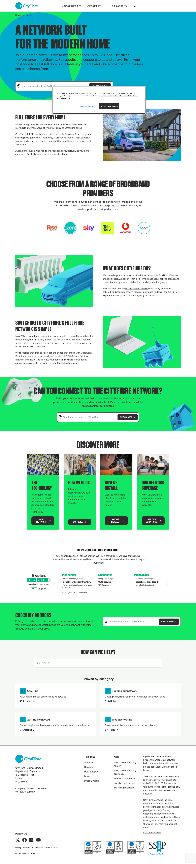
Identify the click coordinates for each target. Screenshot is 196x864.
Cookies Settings (88, 106)
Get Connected (70, 5)
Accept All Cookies (109, 106)
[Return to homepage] (26, 5)
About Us (89, 762)
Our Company (94, 5)
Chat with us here (152, 832)
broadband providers (136, 288)
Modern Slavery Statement (25, 853)
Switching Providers (124, 787)
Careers (88, 767)
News (87, 776)
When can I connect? (124, 778)
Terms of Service (51, 848)
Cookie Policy (37, 848)
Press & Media (91, 780)
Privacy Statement (22, 848)
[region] (99, 100)
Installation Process (124, 783)
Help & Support (118, 5)
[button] (135, 5)
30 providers (111, 205)
